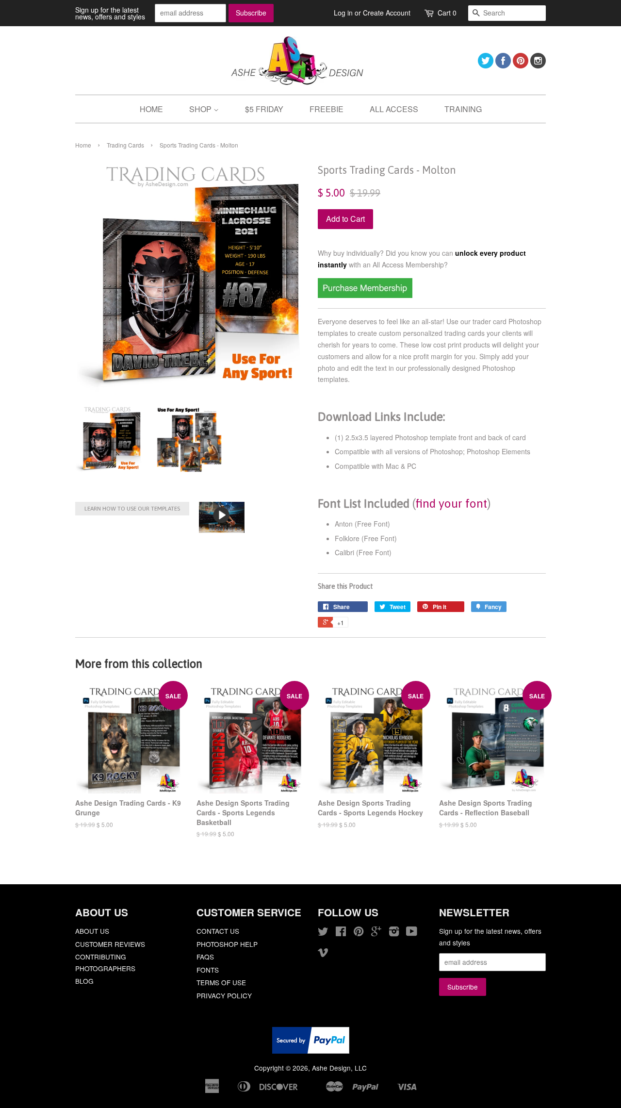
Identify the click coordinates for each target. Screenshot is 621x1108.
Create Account (386, 12)
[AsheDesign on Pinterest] (520, 65)
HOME (151, 109)
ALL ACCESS (394, 109)
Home (83, 145)
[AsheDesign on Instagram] (538, 65)
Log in (343, 12)
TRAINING (463, 109)
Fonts (207, 970)
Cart (447, 12)
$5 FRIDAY (264, 109)
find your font (451, 503)
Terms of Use (221, 982)
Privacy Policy (224, 995)
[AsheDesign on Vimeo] (323, 954)
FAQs (205, 956)
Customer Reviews (110, 944)
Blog (84, 981)
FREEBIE (326, 109)
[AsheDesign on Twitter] (485, 65)
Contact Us (217, 931)
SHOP (201, 109)
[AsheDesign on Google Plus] (376, 933)
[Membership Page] (365, 295)
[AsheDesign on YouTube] (411, 933)
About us (92, 931)
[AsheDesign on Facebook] (503, 65)
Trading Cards (125, 145)
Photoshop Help (227, 944)
